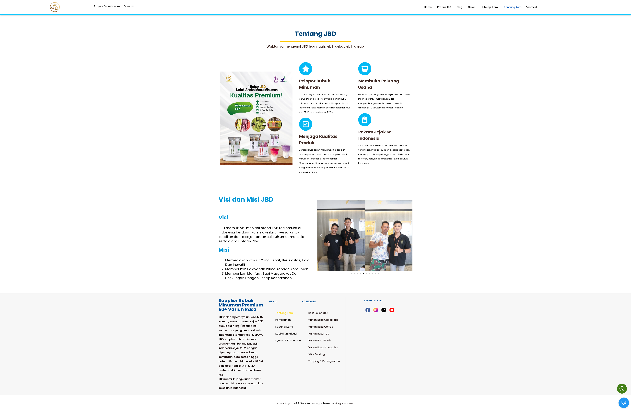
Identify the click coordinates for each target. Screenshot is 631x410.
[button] (321, 235)
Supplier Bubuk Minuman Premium (114, 6)
